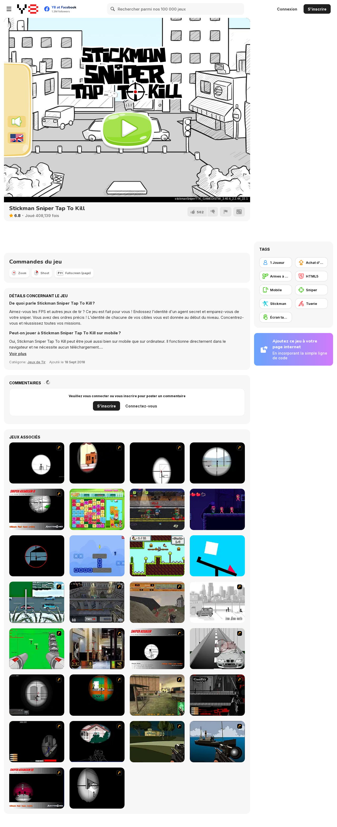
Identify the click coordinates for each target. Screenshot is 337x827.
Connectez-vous (141, 406)
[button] (18, 354)
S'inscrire (317, 9)
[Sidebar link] (9, 9)
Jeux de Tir (36, 362)
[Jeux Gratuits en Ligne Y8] (27, 9)
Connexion (287, 9)
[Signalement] (225, 211)
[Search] (113, 9)
